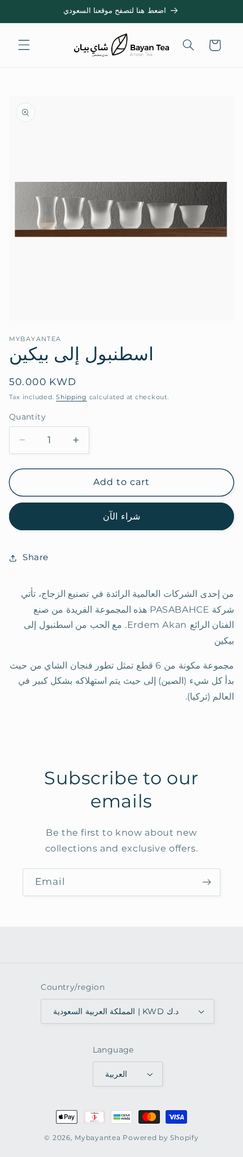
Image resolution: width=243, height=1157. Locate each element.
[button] (24, 45)
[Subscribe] (207, 882)
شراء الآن (121, 516)
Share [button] (36, 557)
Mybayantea (97, 1138)
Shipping (71, 397)
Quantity (27, 416)
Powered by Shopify (160, 1138)
